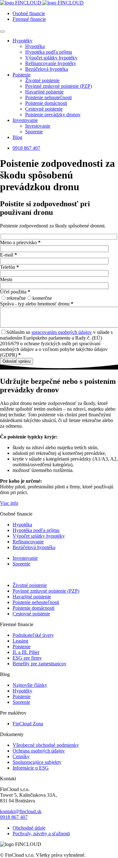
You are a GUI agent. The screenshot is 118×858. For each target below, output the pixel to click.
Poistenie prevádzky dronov (53, 114)
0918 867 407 (26, 148)
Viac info (9, 503)
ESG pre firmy (27, 658)
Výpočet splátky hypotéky (51, 57)
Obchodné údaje (29, 828)
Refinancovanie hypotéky (50, 63)
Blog (17, 137)
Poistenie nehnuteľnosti (48, 97)
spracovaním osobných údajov (61, 332)
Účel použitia (15, 291)
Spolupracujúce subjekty (37, 762)
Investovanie (25, 120)
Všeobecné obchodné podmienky (46, 745)
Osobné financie (29, 13)
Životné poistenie (42, 80)
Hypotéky (22, 40)
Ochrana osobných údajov (39, 750)
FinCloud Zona (28, 723)
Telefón (9, 267)
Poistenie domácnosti (46, 103)
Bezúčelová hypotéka (46, 69)
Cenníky (21, 756)
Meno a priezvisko (20, 242)
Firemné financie (29, 19)
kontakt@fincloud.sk (21, 811)
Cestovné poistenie (44, 109)
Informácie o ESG (31, 767)
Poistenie (22, 74)
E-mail (8, 254)
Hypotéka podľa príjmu (48, 52)
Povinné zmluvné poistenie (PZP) (58, 86)
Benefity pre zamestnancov (39, 663)
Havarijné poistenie (44, 91)
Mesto (6, 279)
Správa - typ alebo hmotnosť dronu (36, 303)
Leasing (20, 641)
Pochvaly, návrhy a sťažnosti (41, 833)
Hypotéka (35, 46)
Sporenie (34, 131)
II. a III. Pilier (26, 652)
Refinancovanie (28, 541)
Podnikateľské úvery (33, 635)
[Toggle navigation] (2, 32)
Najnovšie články (30, 685)
